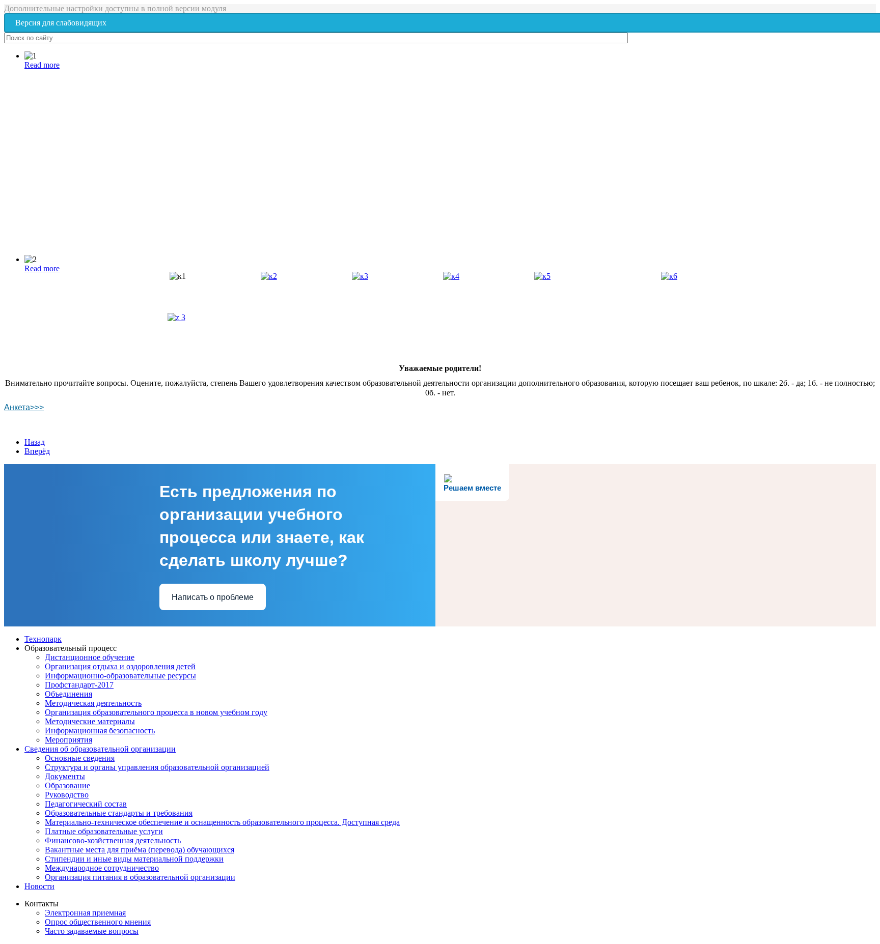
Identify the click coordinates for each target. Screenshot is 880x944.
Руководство (67, 794)
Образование (67, 785)
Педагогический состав (86, 803)
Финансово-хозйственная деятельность (113, 840)
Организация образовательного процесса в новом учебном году (156, 712)
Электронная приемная (85, 912)
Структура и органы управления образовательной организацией (157, 767)
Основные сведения (80, 758)
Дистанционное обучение (89, 657)
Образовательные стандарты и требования (119, 813)
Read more (42, 65)
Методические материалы (90, 721)
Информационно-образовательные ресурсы (120, 675)
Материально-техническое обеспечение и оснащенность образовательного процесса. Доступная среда (222, 822)
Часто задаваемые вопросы (92, 931)
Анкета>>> (24, 407)
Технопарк (43, 639)
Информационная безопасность (100, 730)
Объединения (68, 694)
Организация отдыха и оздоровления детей (120, 666)
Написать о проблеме (213, 597)
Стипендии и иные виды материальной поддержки (134, 858)
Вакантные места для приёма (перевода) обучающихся (139, 849)
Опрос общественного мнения (98, 922)
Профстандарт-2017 (79, 684)
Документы (65, 776)
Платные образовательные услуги (104, 831)
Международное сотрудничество (102, 868)
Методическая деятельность (93, 703)
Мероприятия (68, 739)
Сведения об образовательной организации (100, 749)
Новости (39, 886)
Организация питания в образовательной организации (140, 877)
